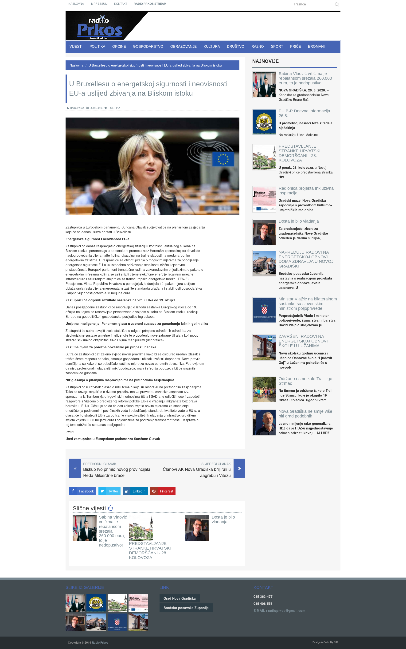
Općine (119, 46)
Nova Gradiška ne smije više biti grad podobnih (305, 413)
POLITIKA (114, 108)
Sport (277, 46)
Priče (295, 46)
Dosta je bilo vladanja (223, 519)
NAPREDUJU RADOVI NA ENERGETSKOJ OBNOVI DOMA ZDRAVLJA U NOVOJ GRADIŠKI (306, 259)
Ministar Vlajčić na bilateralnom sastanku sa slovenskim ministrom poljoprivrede (308, 304)
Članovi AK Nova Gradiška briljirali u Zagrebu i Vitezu (197, 472)
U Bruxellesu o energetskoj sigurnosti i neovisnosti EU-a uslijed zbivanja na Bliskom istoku (155, 65)
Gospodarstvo (148, 46)
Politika (97, 46)
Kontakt (120, 3)
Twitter (113, 491)
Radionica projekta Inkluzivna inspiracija (306, 190)
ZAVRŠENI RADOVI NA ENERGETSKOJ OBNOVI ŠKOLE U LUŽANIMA (303, 341)
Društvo (235, 46)
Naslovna (76, 3)
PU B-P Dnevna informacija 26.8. (304, 113)
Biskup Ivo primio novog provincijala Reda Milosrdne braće (116, 472)
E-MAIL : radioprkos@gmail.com (279, 610)
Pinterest (166, 491)
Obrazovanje (183, 46)
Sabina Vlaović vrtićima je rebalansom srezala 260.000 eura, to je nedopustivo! (305, 78)
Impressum (99, 3)
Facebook (86, 491)
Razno (257, 46)
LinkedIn (139, 491)
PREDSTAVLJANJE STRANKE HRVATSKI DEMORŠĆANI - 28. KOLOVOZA (150, 550)
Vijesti (76, 46)
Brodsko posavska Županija (186, 607)
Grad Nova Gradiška (180, 598)
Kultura (212, 46)
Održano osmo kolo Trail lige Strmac (305, 381)
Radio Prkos (77, 108)
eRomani (316, 46)
